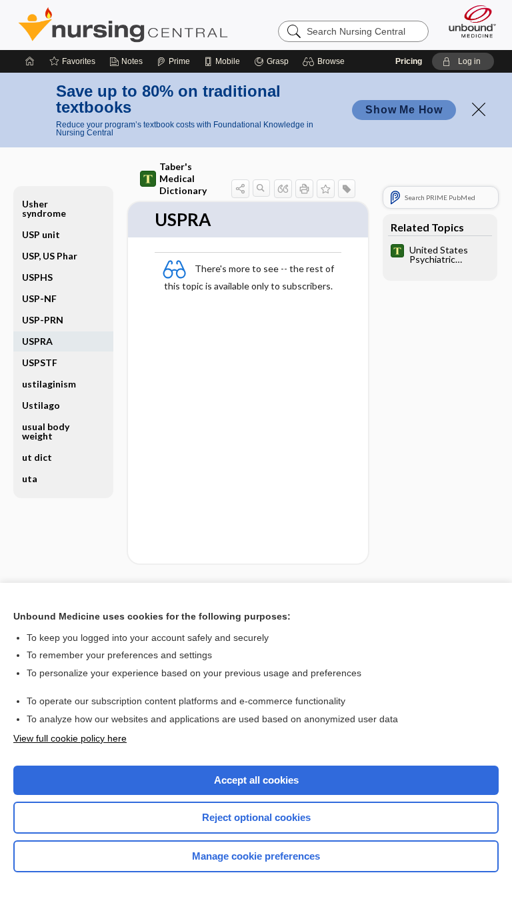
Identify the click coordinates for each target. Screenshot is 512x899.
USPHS (37, 277)
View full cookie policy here (70, 738)
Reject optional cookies (256, 817)
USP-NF (39, 298)
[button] (326, 61)
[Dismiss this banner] (478, 109)
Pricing (408, 61)
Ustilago (41, 405)
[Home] (30, 61)
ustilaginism (49, 383)
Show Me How (404, 109)
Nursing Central (123, 25)
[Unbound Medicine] (468, 21)
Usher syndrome (44, 208)
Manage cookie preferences (256, 856)
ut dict (37, 457)
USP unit (41, 234)
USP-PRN (42, 319)
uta (29, 478)
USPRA (37, 341)
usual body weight (45, 431)
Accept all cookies (256, 780)
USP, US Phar (49, 255)
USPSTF (39, 362)
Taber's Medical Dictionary (183, 178)
